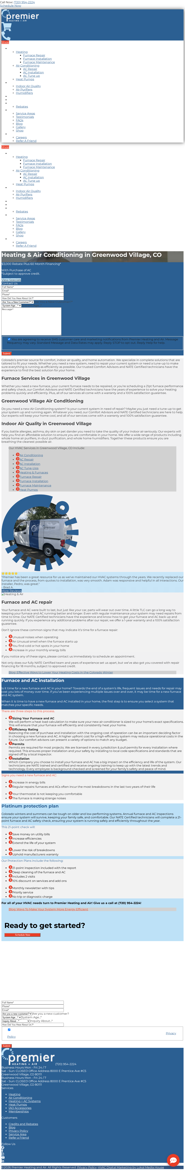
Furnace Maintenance (39, 62)
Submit (6, 1046)
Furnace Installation (37, 58)
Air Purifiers (24, 89)
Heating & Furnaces (34, 472)
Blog (19, 123)
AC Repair (30, 69)
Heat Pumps (25, 79)
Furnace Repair (34, 55)
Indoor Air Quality (28, 86)
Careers (21, 137)
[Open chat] (173, 1160)
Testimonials (25, 117)
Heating (22, 52)
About (13, 110)
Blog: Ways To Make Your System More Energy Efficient (48, 909)
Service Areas (25, 113)
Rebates (22, 106)
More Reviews (11, 590)
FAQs (19, 120)
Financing (16, 103)
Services (15, 82)
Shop (19, 130)
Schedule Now (22, 935)
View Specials (11, 280)
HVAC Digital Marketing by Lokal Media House (131, 1167)
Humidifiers (24, 93)
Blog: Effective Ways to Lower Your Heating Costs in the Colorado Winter (61, 672)
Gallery (21, 127)
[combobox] (53, 302)
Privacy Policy (86, 1167)
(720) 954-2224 (24, 2)
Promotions (17, 100)
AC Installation (33, 72)
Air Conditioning (27, 65)
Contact (14, 134)
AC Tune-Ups (29, 468)
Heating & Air (18, 48)
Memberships (19, 96)
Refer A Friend (26, 141)
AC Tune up (31, 76)
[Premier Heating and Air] (20, 20)
